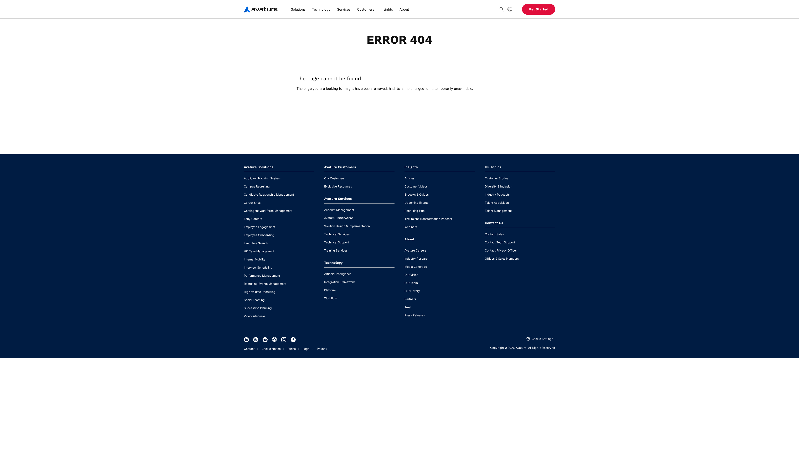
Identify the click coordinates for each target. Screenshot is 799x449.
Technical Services (337, 234)
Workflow (330, 298)
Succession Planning (258, 308)
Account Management (339, 210)
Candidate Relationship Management (269, 194)
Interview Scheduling (258, 267)
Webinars (410, 227)
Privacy (322, 348)
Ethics (292, 348)
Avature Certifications (338, 218)
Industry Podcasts (497, 194)
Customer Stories (496, 178)
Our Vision (411, 274)
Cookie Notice (271, 348)
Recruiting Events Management (265, 283)
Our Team (411, 283)
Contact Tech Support (500, 242)
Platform (330, 290)
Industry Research (416, 258)
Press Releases (414, 315)
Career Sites (252, 202)
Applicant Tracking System (262, 178)
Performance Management (262, 275)
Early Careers (253, 219)
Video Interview (254, 316)
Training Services (335, 250)
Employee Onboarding (259, 235)
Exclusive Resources (338, 186)
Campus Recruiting (257, 186)
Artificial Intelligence (337, 274)
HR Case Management (259, 251)
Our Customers (334, 178)
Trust (407, 307)
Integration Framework (339, 282)
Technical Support (336, 242)
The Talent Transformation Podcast (428, 219)
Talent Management (498, 210)
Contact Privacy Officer (501, 250)
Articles (409, 178)
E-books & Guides (416, 194)
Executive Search (256, 243)
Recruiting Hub (414, 210)
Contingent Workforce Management (268, 210)
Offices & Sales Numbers (502, 258)
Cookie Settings (542, 338)
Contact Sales (494, 234)
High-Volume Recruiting (259, 292)
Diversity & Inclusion (498, 186)
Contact (249, 348)
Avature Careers (415, 250)
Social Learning (254, 300)
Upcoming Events (416, 202)
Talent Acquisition (497, 202)
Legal (306, 348)
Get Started (538, 9)
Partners (410, 299)
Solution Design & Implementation (347, 226)
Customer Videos (416, 186)
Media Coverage (415, 266)
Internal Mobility (255, 259)
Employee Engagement (259, 227)
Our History (412, 291)
